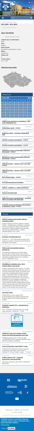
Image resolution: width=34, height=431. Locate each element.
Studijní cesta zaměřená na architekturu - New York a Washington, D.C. (16, 122)
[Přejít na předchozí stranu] (28, 98)
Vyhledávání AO (9, 410)
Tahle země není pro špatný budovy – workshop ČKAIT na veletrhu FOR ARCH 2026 (16, 198)
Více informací (5, 425)
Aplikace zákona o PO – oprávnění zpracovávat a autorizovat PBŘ (12, 358)
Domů (3, 22)
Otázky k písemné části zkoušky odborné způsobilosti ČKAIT (14, 220)
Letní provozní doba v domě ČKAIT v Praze (15, 346)
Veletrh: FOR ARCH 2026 (9, 193)
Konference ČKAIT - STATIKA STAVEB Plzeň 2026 (15, 133)
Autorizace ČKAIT (24, 410)
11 (7, 108)
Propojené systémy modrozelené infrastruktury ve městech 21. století (16, 205)
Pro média (14, 412)
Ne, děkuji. (11, 428)
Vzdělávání (16, 410)
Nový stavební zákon (8, 177)
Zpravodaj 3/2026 (7, 292)
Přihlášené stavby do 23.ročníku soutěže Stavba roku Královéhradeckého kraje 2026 (15, 334)
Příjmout (4, 428)
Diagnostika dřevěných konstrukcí (12, 36)
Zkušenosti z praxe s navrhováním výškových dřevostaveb (16, 151)
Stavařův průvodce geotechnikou (12, 140)
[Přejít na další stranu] (30, 98)
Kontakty (20, 412)
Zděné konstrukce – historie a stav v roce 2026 (16, 164)
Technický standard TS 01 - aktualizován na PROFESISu (15, 306)
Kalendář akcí (6, 94)
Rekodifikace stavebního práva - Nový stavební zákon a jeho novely (13, 265)
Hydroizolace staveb (8, 128)
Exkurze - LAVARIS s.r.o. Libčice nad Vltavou (15, 187)
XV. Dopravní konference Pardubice (12, 182)
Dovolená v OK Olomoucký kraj (11, 237)
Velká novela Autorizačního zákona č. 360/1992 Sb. (13, 249)
